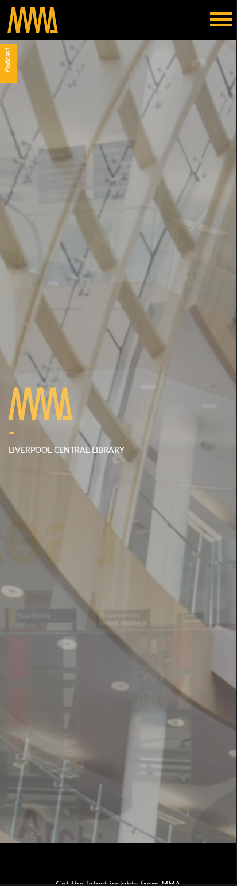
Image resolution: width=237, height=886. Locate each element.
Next (228, 791)
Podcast (8, 60)
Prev (8, 791)
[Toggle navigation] (220, 20)
